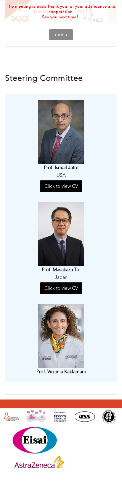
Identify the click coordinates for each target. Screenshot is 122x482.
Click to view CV (61, 186)
